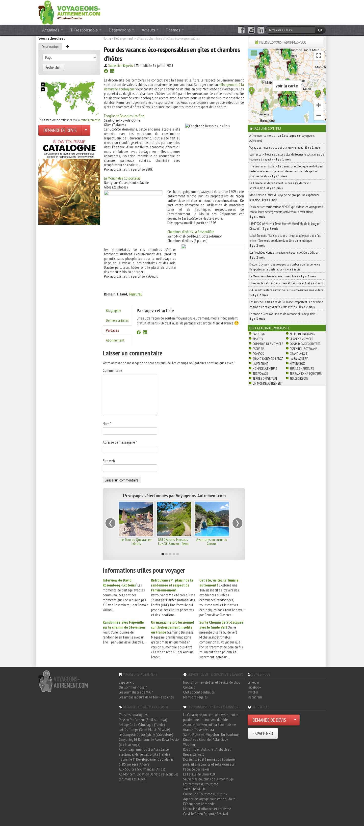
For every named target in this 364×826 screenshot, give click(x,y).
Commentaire (112, 370)
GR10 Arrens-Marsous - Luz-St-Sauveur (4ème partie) (174, 543)
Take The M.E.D (194, 788)
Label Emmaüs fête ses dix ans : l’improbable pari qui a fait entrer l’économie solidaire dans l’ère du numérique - (285, 240)
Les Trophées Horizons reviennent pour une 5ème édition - (284, 255)
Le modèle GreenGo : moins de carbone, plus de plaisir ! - (283, 316)
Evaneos (258, 353)
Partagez (112, 330)
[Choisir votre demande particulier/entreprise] (85, 130)
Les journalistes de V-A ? (136, 692)
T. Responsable (84, 30)
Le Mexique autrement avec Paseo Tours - (282, 276)
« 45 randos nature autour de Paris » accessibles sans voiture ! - (286, 292)
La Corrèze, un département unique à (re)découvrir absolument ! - (280, 185)
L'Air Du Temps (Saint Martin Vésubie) (144, 729)
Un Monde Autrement (268, 383)
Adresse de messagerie (120, 442)
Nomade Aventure (265, 368)
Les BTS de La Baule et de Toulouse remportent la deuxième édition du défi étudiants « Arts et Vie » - (286, 304)
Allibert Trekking (302, 334)
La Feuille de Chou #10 (199, 774)
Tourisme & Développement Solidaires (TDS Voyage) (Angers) (146, 762)
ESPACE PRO (263, 733)
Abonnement (115, 340)
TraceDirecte (299, 378)
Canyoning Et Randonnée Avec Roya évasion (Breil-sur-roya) (150, 742)
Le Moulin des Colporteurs (122, 178)
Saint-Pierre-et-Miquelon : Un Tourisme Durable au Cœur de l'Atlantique (211, 737)
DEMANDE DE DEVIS (60, 130)
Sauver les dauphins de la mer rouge (208, 778)
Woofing (189, 744)
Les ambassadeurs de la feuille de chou (146, 696)
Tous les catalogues (133, 714)
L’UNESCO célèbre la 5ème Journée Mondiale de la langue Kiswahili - (284, 226)
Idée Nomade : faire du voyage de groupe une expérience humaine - (284, 197)
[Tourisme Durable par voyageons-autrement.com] (69, 11)
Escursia (258, 348)
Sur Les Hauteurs (302, 368)
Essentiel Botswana (303, 348)
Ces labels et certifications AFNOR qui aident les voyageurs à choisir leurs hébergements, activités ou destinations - (286, 212)
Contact (189, 687)
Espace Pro (126, 682)
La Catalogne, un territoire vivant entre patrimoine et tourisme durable (210, 717)
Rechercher (53, 67)
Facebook (254, 687)
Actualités (51, 30)
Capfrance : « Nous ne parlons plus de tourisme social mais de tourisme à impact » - (286, 156)
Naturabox (297, 363)
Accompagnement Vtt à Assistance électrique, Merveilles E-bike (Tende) (144, 752)
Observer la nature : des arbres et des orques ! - (286, 283)
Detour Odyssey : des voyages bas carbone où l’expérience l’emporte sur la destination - (284, 266)
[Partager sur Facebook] (106, 71)
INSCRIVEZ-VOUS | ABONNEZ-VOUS (283, 42)
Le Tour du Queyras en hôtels (136, 541)
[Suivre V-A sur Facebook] (241, 30)
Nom (107, 423)
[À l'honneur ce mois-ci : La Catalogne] (69, 181)
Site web (109, 460)
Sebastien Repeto (120, 65)
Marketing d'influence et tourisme (207, 808)
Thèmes (173, 30)
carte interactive (90, 120)
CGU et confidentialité (199, 692)
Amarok (258, 339)
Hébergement (123, 38)
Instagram (255, 696)
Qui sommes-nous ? (133, 687)
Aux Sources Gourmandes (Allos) (142, 769)
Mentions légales (195, 696)
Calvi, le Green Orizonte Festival (205, 813)
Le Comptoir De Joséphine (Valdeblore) (146, 734)
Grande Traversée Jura (198, 729)
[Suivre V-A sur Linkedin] (260, 30)
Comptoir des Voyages (268, 344)
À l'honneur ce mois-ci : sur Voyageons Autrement (281, 138)
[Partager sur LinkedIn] (112, 71)
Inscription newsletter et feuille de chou (211, 682)
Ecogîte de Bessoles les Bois (124, 115)
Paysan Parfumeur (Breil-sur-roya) (143, 719)
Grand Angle (299, 353)
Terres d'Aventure (265, 378)
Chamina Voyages (301, 339)
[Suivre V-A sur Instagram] (251, 30)
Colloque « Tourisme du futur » (205, 793)
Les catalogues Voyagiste (269, 327)
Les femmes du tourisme (200, 783)
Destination (50, 46)
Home (107, 38)
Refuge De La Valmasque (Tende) (142, 724)
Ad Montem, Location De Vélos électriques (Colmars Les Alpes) (149, 776)
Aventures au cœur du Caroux (211, 541)
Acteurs (149, 30)
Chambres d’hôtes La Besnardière (190, 231)
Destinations (120, 30)
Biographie (113, 310)
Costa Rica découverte (305, 344)
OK (320, 29)
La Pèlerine (260, 363)
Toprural (135, 294)
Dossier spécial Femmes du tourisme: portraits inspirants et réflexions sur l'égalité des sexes (209, 764)
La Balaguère (299, 358)
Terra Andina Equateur (306, 373)
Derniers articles (117, 320)
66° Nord (259, 334)
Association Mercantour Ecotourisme (209, 724)
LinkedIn (253, 682)
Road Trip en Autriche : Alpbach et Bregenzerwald (207, 752)
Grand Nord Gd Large (268, 358)
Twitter (253, 692)
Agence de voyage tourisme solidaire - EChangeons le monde (210, 801)
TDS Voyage (260, 373)
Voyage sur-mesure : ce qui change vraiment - (285, 147)
